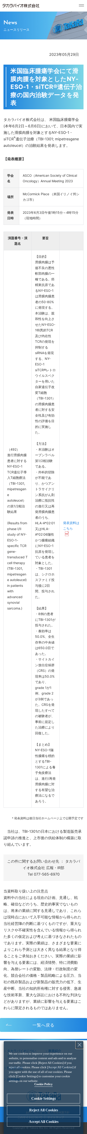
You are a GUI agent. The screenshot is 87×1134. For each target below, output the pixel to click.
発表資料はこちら (71, 526)
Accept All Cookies (43, 1122)
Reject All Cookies (43, 1110)
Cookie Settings (43, 1098)
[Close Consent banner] (79, 1045)
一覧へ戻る (43, 1025)
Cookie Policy (43, 1084)
